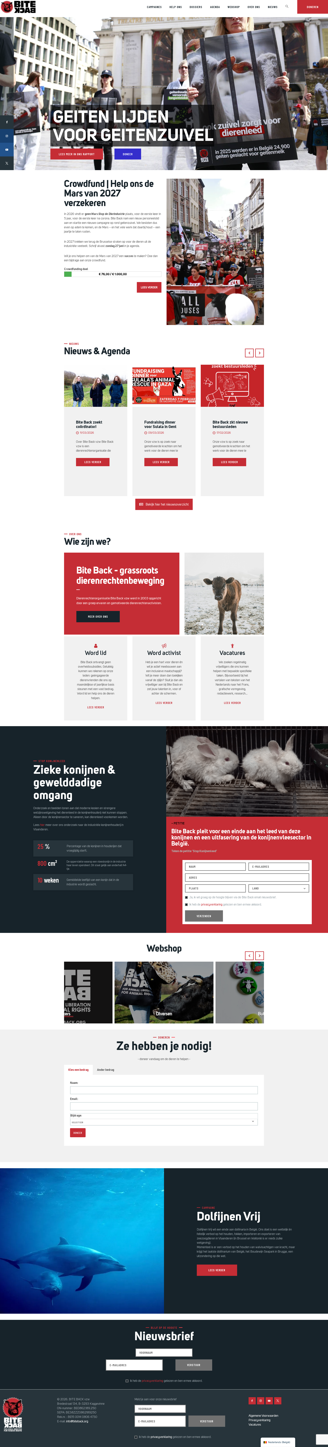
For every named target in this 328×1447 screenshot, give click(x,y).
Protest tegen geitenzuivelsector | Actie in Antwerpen (229, 426)
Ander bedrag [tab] (105, 1070)
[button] (286, 6)
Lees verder (95, 707)
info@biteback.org (77, 1421)
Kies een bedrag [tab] (78, 1070)
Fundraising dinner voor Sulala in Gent (92, 424)
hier (42, 825)
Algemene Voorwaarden (263, 1416)
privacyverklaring (211, 904)
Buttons (164, 1013)
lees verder (92, 462)
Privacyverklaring (259, 1420)
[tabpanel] (164, 1110)
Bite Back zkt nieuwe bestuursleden (162, 424)
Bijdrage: (76, 1115)
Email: (74, 1099)
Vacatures (255, 1424)
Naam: (74, 1083)
